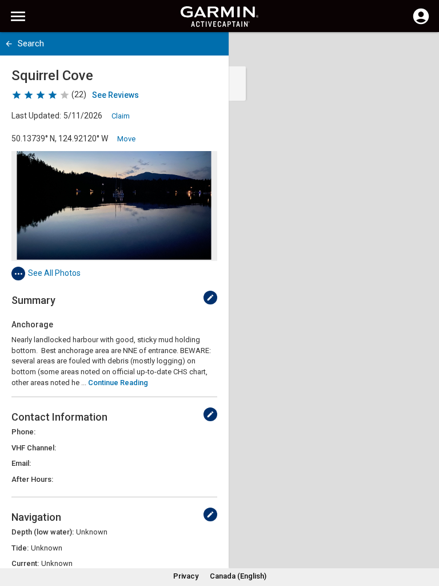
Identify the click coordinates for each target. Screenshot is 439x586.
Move (126, 138)
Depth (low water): (42, 532)
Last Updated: (36, 115)
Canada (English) (238, 576)
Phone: (23, 431)
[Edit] (210, 297)
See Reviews (115, 95)
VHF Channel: (33, 448)
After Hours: (32, 479)
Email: (21, 463)
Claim (120, 116)
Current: (25, 563)
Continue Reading (118, 382)
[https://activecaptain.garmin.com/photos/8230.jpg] (114, 206)
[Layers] (419, 51)
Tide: (20, 548)
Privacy (185, 576)
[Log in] (421, 22)
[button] (424, 534)
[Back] (9, 44)
